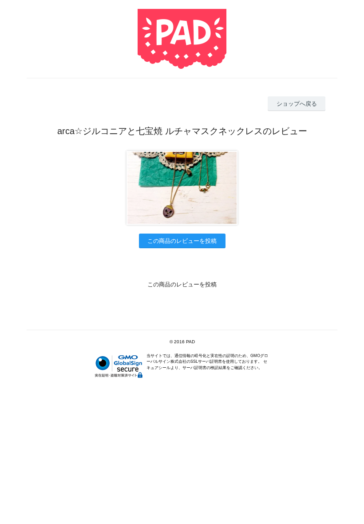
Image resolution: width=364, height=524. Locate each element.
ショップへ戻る (297, 103)
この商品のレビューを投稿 (182, 241)
